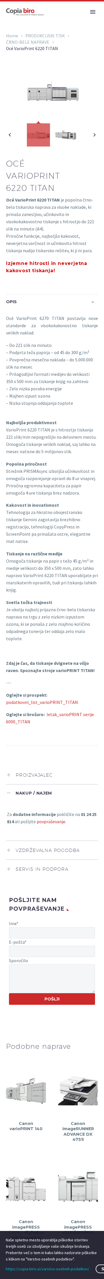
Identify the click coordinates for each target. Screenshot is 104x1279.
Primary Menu (93, 12)
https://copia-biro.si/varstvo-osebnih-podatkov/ (47, 1268)
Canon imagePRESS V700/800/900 (78, 1227)
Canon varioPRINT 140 (26, 1126)
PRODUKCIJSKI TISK (45, 36)
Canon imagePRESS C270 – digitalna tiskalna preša (26, 1229)
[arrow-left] (9, 135)
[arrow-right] (94, 135)
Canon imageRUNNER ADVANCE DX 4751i (78, 1131)
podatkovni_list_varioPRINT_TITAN (42, 702)
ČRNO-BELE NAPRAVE (27, 42)
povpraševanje (51, 821)
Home (12, 36)
